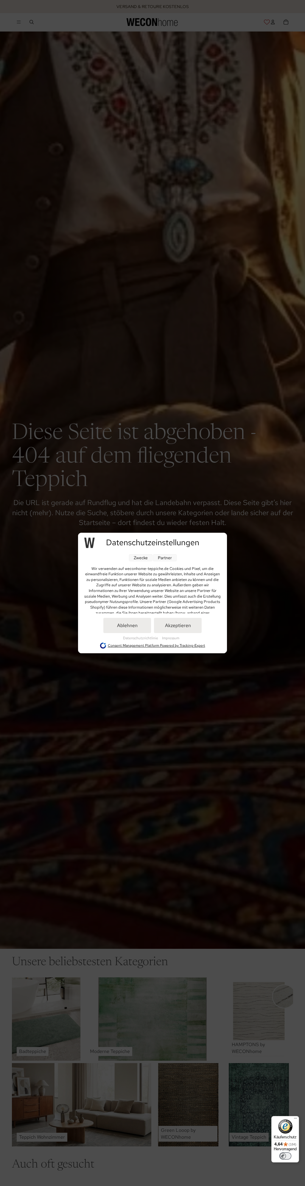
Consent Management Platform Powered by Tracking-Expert (156, 645)
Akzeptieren (178, 625)
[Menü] (295, 1119)
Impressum (170, 638)
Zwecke (141, 557)
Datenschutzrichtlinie (141, 638)
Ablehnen (127, 625)
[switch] (285, 1156)
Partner (165, 557)
